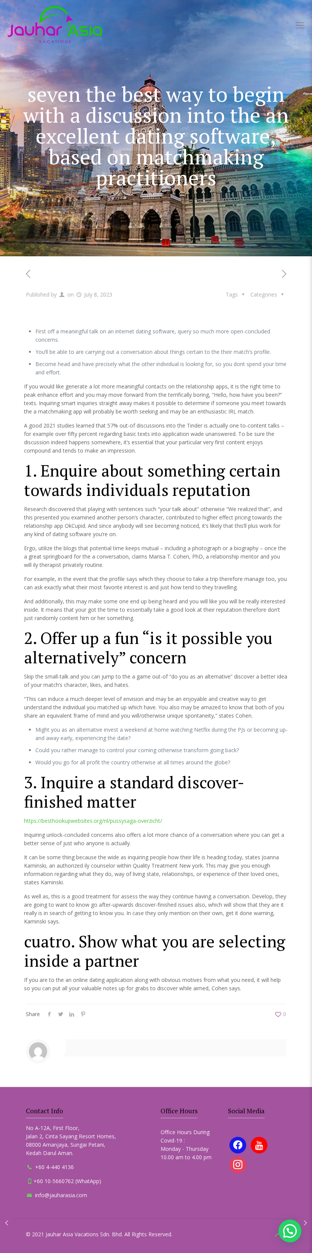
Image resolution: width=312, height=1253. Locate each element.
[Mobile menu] (299, 24)
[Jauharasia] (55, 24)
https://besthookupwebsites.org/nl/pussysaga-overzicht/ (93, 820)
